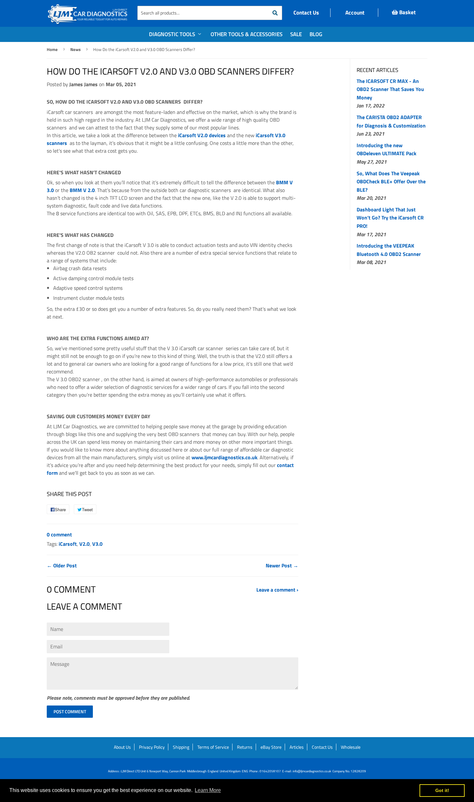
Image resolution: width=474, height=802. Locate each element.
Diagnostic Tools (172, 34)
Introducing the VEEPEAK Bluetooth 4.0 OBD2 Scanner (389, 250)
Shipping (181, 747)
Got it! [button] (442, 790)
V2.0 (84, 544)
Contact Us (306, 12)
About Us (122, 747)
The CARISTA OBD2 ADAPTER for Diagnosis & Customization (391, 121)
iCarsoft (68, 544)
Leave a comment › (277, 590)
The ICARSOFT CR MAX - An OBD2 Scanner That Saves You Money (390, 89)
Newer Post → (282, 565)
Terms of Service (213, 747)
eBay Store (271, 747)
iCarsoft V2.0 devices (202, 135)
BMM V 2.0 (82, 190)
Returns (244, 747)
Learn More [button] (208, 790)
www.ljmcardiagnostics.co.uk (224, 457)
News (75, 49)
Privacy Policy (152, 747)
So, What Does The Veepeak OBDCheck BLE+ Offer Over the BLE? (391, 181)
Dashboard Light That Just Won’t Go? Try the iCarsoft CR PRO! (390, 218)
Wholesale (350, 747)
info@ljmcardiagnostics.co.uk (312, 771)
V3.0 (97, 544)
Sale (296, 34)
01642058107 (270, 771)
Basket (407, 12)
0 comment (59, 534)
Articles (297, 747)
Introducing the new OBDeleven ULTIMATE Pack (386, 149)
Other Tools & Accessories (246, 34)
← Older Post (62, 565)
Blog (316, 34)
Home (52, 49)
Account (354, 12)
